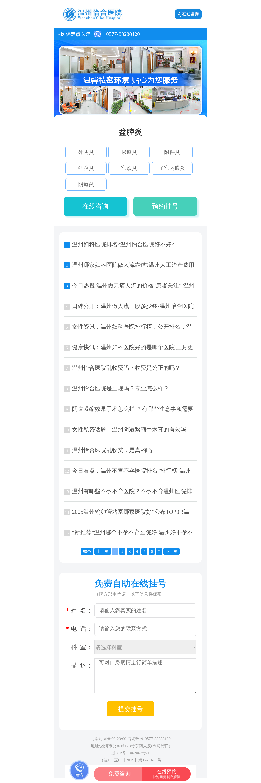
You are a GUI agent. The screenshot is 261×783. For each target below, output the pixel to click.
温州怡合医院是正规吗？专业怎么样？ (120, 388)
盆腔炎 (86, 168)
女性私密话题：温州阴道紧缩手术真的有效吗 (129, 429)
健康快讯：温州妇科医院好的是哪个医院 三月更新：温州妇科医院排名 (132, 350)
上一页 (102, 551)
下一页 (171, 551)
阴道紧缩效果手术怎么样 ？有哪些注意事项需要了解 (132, 412)
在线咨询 (95, 206)
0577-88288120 (123, 34)
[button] (126, 111)
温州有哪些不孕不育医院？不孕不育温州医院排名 (132, 494)
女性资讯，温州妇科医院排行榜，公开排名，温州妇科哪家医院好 (132, 330)
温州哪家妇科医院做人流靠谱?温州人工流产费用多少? (133, 268)
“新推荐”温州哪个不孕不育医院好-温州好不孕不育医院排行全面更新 (132, 536)
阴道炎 (86, 184)
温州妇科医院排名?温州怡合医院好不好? (123, 244)
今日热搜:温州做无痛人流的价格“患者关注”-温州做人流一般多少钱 (133, 289)
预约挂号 (165, 206)
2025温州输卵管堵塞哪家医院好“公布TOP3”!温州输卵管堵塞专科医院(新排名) (130, 515)
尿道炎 (129, 152)
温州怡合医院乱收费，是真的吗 (112, 450)
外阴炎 (86, 152)
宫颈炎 (129, 168)
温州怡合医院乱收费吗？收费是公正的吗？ (126, 368)
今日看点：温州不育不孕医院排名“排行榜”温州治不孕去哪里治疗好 (131, 474)
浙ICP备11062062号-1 (130, 753)
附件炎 (172, 152)
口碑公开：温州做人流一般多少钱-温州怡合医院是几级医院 (133, 309)
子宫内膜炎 (172, 168)
